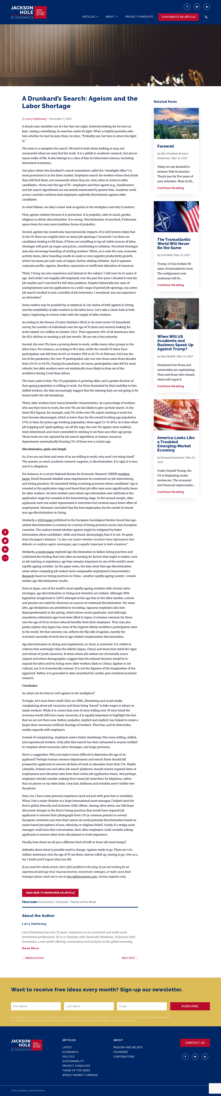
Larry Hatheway (36, 118)
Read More (30, 948)
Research (28, 576)
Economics (46, 902)
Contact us (195, 1042)
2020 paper (45, 520)
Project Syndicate (139, 16)
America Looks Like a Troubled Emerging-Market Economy (176, 444)
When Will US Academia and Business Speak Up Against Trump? (175, 342)
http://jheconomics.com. (158, 1017)
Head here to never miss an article (50, 892)
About (110, 16)
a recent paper (44, 552)
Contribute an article (178, 17)
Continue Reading (170, 188)
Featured (62, 902)
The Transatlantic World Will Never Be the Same (174, 243)
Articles (88, 16)
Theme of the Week (83, 902)
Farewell (165, 146)
